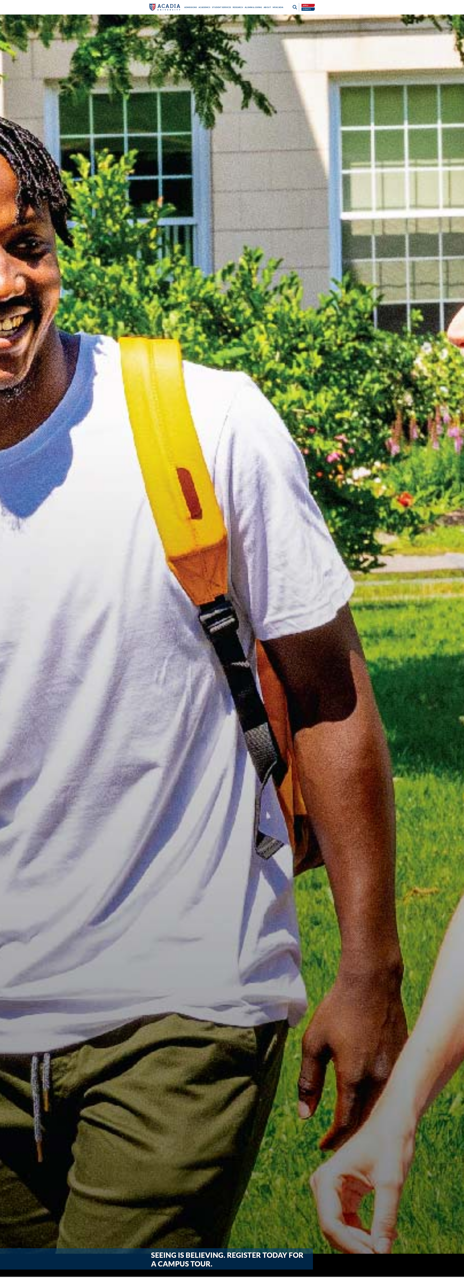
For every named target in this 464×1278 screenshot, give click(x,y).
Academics (204, 7)
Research (238, 7)
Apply (305, 5)
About (267, 7)
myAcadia (278, 7)
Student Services (221, 7)
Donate (307, 9)
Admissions (190, 7)
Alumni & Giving (253, 7)
